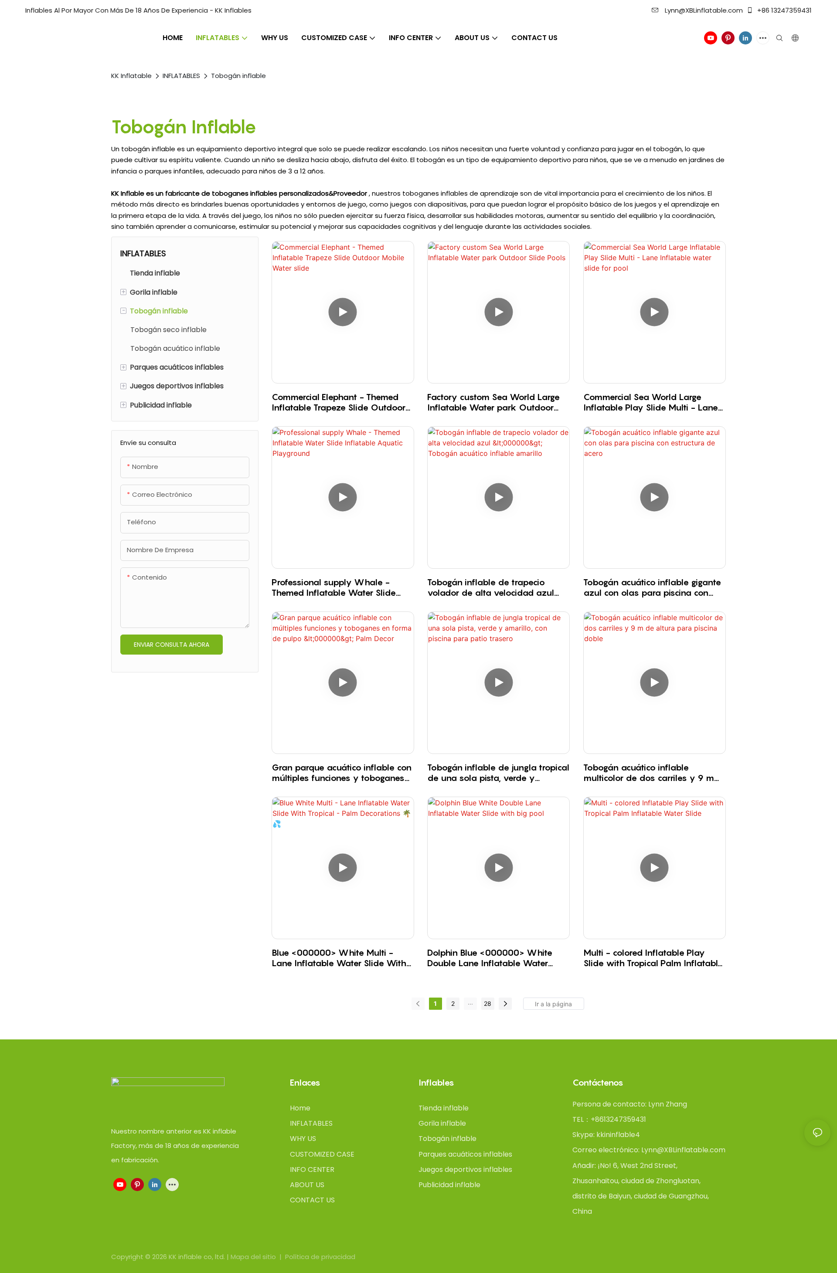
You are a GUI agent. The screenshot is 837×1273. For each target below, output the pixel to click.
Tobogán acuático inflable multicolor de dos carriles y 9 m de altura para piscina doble (648, 772)
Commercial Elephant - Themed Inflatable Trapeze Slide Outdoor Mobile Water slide (338, 402)
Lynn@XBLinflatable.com (703, 10)
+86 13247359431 (783, 10)
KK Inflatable (131, 75)
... (470, 1002)
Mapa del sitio (254, 1256)
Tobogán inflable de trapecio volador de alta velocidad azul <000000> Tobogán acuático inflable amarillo (490, 587)
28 (487, 1003)
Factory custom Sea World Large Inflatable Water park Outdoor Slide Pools (493, 402)
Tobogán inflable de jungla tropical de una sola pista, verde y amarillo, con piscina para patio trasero (498, 772)
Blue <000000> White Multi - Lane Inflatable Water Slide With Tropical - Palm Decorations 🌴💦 (339, 957)
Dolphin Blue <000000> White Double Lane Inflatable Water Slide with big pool (489, 957)
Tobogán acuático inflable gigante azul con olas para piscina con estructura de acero (652, 587)
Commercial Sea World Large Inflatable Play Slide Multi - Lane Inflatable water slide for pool (650, 402)
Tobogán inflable (238, 75)
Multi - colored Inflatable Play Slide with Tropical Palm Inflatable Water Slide (653, 957)
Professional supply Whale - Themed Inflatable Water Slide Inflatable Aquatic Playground (334, 587)
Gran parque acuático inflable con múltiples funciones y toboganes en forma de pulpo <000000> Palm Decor (342, 772)
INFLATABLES (181, 75)
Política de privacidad (320, 1256)
